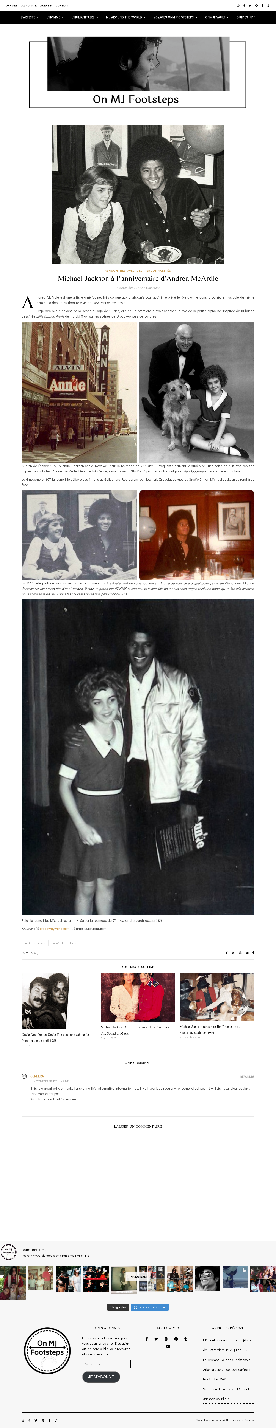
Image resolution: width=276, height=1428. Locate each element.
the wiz (74, 943)
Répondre (247, 1077)
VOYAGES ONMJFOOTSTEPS (174, 17)
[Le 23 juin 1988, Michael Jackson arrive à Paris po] (235, 1277)
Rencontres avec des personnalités (138, 270)
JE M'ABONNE (101, 1377)
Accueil (12, 5)
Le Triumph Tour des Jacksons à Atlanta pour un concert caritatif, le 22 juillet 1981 (227, 1369)
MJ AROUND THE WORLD (124, 17)
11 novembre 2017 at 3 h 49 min (50, 1081)
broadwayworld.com (54, 928)
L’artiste (28, 17)
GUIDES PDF (246, 17)
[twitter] (250, 5)
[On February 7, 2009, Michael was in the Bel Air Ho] (180, 1279)
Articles (46, 5)
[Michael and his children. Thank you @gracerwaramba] (13, 1283)
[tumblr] (263, 5)
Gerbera (37, 1076)
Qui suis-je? (29, 5)
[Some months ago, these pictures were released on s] (96, 1279)
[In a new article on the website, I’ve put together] (152, 1279)
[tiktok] (268, 5)
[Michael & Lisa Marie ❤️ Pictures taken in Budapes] (68, 1279)
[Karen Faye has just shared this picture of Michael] (124, 1280)
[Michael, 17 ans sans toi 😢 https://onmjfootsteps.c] (207, 1278)
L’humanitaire (83, 17)
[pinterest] (257, 5)
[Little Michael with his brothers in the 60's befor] (40, 1277)
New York (57, 943)
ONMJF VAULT (215, 17)
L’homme (53, 17)
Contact (62, 5)
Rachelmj (32, 953)
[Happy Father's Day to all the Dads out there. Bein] (263, 1279)
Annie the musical (35, 943)
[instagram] (238, 5)
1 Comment (151, 287)
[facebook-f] (244, 5)
